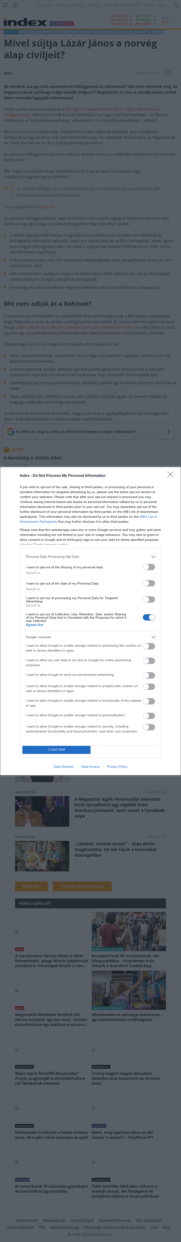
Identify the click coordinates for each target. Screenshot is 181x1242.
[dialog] (90, 621)
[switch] (149, 567)
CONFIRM (56, 750)
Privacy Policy (117, 766)
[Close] (171, 475)
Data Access (90, 766)
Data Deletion (64, 766)
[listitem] (90, 556)
